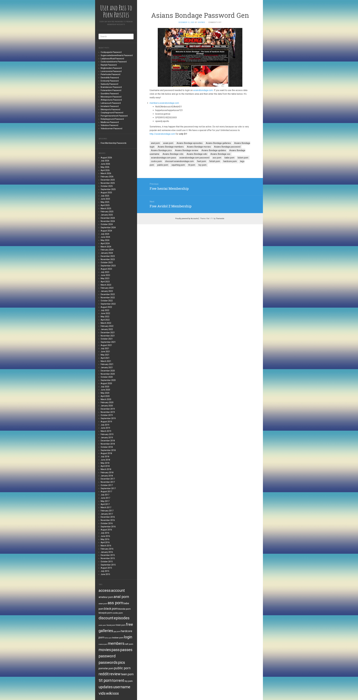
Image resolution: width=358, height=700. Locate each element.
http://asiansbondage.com (162, 134)
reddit (104, 674)
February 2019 (107, 434)
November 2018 (108, 444)
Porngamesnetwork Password (114, 116)
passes (126, 649)
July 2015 (105, 571)
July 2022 (105, 310)
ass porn (115, 602)
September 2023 (108, 266)
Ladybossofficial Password (112, 58)
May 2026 (105, 167)
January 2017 (107, 514)
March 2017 (106, 507)
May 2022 (105, 316)
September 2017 (108, 488)
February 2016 (107, 549)
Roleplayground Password (112, 119)
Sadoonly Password (109, 84)
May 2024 (105, 240)
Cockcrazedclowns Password (114, 62)
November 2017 (108, 482)
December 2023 (108, 256)
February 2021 (107, 364)
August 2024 (106, 231)
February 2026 (107, 176)
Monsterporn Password (111, 97)
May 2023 (105, 278)
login (128, 637)
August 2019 (106, 421)
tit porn (105, 680)
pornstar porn (106, 668)
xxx (116, 693)
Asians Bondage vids (173, 154)
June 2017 (105, 498)
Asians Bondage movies (199, 146)
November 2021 (108, 336)
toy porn (129, 681)
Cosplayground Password (112, 112)
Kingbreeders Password (111, 68)
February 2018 (107, 472)
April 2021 (105, 358)
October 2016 (107, 523)
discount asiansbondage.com (179, 161)
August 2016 (106, 530)
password (107, 656)
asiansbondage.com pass (163, 157)
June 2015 (105, 574)
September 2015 (108, 565)
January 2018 (107, 476)
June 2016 (105, 536)
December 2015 (108, 555)
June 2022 (105, 313)
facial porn (111, 625)
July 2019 (105, 425)
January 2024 (107, 253)
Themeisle (220, 219)
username (121, 687)
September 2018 (108, 450)
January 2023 (107, 291)
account (118, 590)
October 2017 (107, 485)
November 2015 (108, 558)
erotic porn (102, 625)
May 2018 (105, 463)
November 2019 (108, 412)
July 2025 (105, 196)
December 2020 (108, 371)
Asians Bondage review (186, 150)
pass (115, 649)
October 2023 (107, 262)
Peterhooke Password (110, 74)
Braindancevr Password (111, 87)
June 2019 (105, 428)
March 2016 (106, 546)
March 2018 (106, 469)
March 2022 (106, 323)
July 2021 (105, 348)
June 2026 (105, 164)
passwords (108, 662)
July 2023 (105, 272)
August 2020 (106, 383)
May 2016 (105, 539)
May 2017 (105, 501)
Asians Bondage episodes (189, 143)
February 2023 (107, 288)
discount (106, 618)
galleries (106, 630)
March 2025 (106, 208)
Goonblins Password (110, 93)
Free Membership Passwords (113, 143)
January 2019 (107, 437)
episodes (121, 618)
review (115, 674)
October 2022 (107, 301)
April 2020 (105, 396)
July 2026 (105, 161)
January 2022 (107, 329)
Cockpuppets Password (111, 52)
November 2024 (108, 221)
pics (121, 662)
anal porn (121, 596)
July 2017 (105, 495)
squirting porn (178, 165)
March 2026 (106, 173)
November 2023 (108, 259)
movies (105, 649)
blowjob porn (105, 612)
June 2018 (105, 460)
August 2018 (106, 453)
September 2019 (108, 418)
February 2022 (107, 326)
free (129, 624)
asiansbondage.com (203, 90)
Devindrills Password (110, 77)
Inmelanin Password (110, 106)
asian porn (103, 604)
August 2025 (106, 192)
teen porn (127, 674)
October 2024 (107, 224)
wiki (109, 693)
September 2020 (108, 380)
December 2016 (108, 517)
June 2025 (105, 199)
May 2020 (105, 393)
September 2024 (108, 227)
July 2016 (105, 533)
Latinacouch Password (111, 103)
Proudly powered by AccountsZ (187, 219)
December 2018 (108, 440)
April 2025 (105, 205)
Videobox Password (109, 125)
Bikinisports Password (110, 109)
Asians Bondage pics (161, 150)
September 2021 (108, 342)
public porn (122, 668)
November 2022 (108, 297)
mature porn (103, 644)
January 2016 (107, 552)
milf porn (129, 644)
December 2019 (108, 409)
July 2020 (105, 387)
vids (102, 693)
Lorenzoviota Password (111, 71)
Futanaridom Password (111, 90)
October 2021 (107, 339)
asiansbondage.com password (194, 157)
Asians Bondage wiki (197, 154)
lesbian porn (117, 637)
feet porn (201, 161)
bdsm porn (243, 157)
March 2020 (106, 399)
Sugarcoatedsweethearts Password (117, 55)
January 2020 (107, 406)
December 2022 (108, 294)
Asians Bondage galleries (218, 143)
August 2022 (106, 307)
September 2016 (108, 526)
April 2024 (105, 243)
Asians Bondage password (227, 146)
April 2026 (105, 170)
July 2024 (105, 234)
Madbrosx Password (110, 122)
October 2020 (107, 377)
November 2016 (108, 520)
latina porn (108, 638)
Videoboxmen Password (111, 128)
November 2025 (108, 183)
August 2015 (106, 568)
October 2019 (107, 415)
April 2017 (105, 504)
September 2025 (108, 189)
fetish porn (121, 625)
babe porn (229, 157)
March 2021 (106, 361)
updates (106, 687)
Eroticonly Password (110, 81)
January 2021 (107, 367)
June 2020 (105, 390)
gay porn (117, 631)
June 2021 (105, 351)
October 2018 (107, 447)
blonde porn (124, 608)
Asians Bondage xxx (220, 154)
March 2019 (106, 431)
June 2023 (105, 275)
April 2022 (105, 320)
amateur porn (106, 597)
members (116, 643)
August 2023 (106, 269)
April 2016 (105, 542)
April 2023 (105, 282)
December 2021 (108, 332)
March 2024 (106, 247)
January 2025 (107, 215)
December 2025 (108, 180)
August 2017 (106, 491)
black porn (111, 608)
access (105, 590)
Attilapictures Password (111, 100)
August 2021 (106, 345)
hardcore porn (230, 161)
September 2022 (108, 304)
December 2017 (108, 479)
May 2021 (105, 355)
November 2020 (108, 374)
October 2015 (107, 561)
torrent (118, 680)
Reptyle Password (109, 65)
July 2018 (105, 456)
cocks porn (117, 613)
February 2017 (107, 511)
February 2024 (107, 250)
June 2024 (105, 237)
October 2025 (107, 186)
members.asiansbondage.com (164, 103)
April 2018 (105, 466)
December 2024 (108, 218)
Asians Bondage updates (214, 150)
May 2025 (105, 202)
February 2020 (107, 402)
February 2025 (107, 211)
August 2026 (106, 157)
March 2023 (106, 285)
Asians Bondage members (171, 146)
